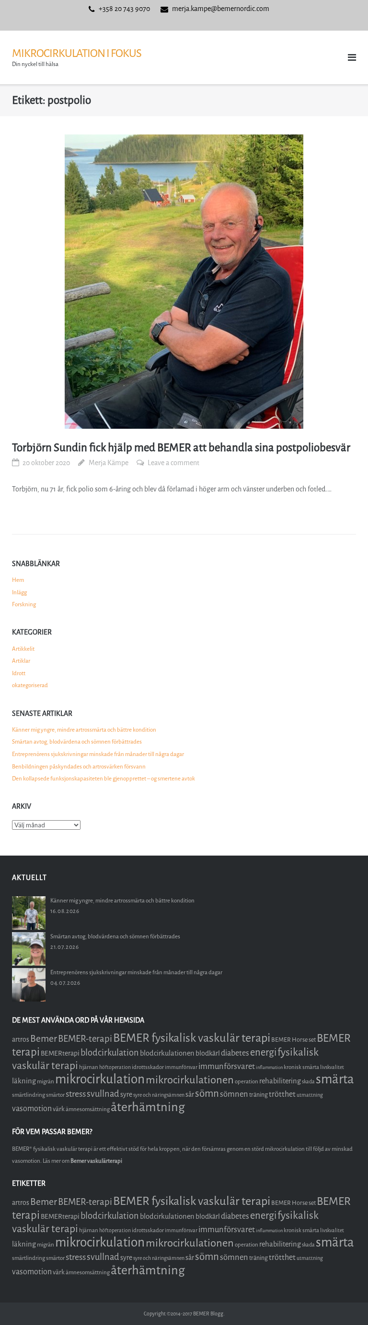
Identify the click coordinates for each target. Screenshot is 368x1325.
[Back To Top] (344, 1302)
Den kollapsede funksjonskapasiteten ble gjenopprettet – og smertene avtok (103, 778)
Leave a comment (173, 463)
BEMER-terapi (85, 1039)
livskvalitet (332, 1067)
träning (258, 1095)
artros (20, 1039)
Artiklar (21, 661)
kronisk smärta (301, 1067)
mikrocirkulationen (190, 1080)
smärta (335, 1079)
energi (263, 1052)
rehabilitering (280, 1081)
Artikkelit (23, 649)
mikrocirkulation (100, 1079)
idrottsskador (148, 1067)
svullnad (103, 1094)
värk (59, 1109)
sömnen (234, 1094)
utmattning (310, 1095)
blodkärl (208, 1053)
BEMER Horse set (293, 1040)
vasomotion (32, 1108)
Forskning (24, 604)
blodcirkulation (109, 1052)
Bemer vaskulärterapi (96, 1161)
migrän (45, 1081)
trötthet (282, 1094)
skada (308, 1081)
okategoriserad (30, 685)
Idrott (18, 673)
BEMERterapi (60, 1053)
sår (189, 1094)
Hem (18, 580)
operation (246, 1081)
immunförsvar (181, 1067)
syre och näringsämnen (158, 1095)
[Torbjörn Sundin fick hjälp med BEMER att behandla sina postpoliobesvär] (184, 281)
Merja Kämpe (108, 463)
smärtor (55, 1095)
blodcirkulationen (167, 1053)
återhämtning (148, 1107)
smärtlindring (28, 1095)
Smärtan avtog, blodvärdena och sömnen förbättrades (77, 742)
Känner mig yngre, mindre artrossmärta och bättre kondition (84, 730)
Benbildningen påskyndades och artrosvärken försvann (79, 766)
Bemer (43, 1038)
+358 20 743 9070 (124, 8)
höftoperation (115, 1067)
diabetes (235, 1053)
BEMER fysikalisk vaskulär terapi (191, 1038)
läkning (24, 1081)
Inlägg (19, 592)
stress (76, 1094)
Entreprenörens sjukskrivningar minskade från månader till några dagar (98, 754)
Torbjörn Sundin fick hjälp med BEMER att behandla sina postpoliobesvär (181, 448)
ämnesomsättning (88, 1109)
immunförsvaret (226, 1066)
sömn (207, 1093)
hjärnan (88, 1067)
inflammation (269, 1067)
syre (126, 1094)
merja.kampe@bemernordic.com (220, 8)
